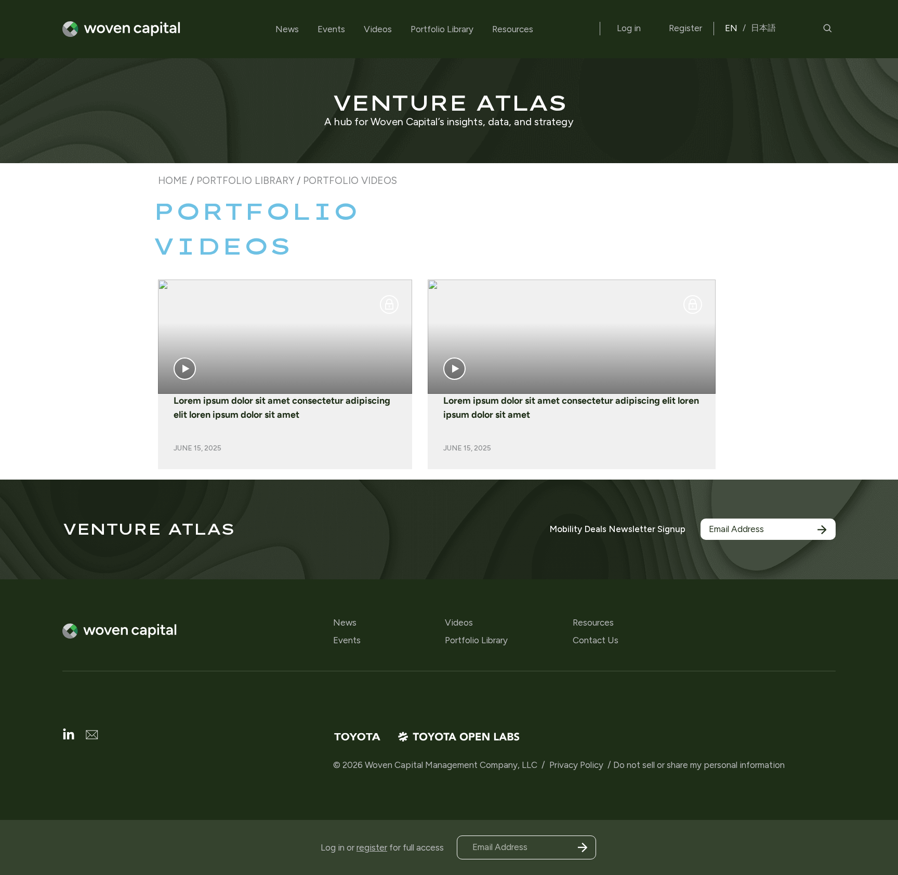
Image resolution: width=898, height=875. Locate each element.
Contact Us (595, 640)
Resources (512, 29)
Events (331, 29)
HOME (173, 181)
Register (685, 28)
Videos (378, 29)
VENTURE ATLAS (448, 102)
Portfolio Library (442, 29)
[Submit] (822, 529)
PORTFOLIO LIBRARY (245, 181)
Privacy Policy (576, 765)
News (287, 29)
